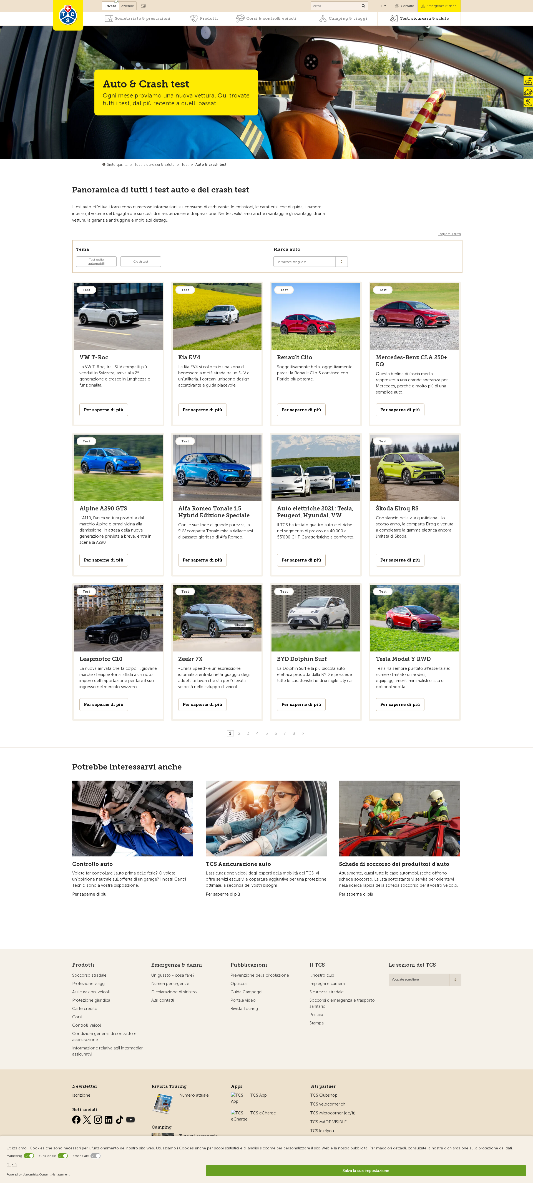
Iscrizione (81, 1095)
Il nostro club (322, 975)
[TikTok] (120, 1118)
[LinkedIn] (109, 1118)
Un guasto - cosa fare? (173, 975)
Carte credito (84, 1008)
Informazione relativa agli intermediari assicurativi (108, 1051)
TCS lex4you (322, 1130)
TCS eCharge (263, 1113)
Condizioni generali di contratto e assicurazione (104, 1036)
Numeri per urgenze (170, 983)
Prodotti (209, 18)
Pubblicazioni (248, 965)
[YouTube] (130, 1118)
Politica (316, 1014)
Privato (110, 6)
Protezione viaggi (88, 983)
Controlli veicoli (87, 1025)
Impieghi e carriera (327, 983)
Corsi (77, 1016)
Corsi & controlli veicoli (271, 18)
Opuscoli (238, 983)
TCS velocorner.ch (327, 1104)
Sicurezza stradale (327, 991)
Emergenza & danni (442, 6)
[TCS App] (238, 1095)
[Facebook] (77, 1118)
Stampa (317, 1023)
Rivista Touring (244, 1008)
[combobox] (425, 980)
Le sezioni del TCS (412, 965)
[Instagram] (98, 1118)
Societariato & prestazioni (142, 18)
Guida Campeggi (246, 991)
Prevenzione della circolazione (259, 975)
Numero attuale (194, 1095)
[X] (87, 1118)
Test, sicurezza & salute (424, 18)
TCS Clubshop (324, 1095)
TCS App (258, 1095)
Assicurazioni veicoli (91, 991)
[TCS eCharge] (239, 1113)
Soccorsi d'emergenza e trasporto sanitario (342, 1003)
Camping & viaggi (348, 18)
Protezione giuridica (91, 1000)
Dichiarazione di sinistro (174, 991)
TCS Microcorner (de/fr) (333, 1113)
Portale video (243, 1000)
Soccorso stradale (89, 975)
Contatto (407, 6)
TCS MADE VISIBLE (328, 1121)
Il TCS (317, 965)
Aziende (127, 6)
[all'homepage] (68, 15)
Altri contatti (162, 1000)
